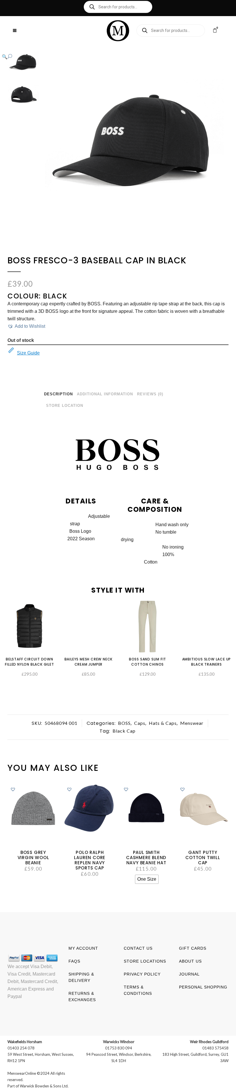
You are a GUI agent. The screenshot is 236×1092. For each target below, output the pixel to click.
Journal (189, 974)
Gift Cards (192, 948)
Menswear (191, 723)
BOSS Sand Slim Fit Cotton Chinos (147, 662)
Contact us (138, 948)
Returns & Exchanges (82, 996)
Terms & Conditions (138, 990)
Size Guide (28, 352)
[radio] (146, 879)
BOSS (124, 723)
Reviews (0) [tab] (150, 394)
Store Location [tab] (64, 405)
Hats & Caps (163, 723)
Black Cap (124, 730)
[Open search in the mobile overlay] (118, 7)
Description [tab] (58, 394)
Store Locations (145, 961)
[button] (112, 57)
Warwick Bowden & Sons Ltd (44, 1086)
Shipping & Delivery (81, 977)
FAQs (74, 961)
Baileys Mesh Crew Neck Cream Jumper (88, 662)
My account (83, 948)
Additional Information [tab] (105, 394)
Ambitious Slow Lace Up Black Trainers (206, 662)
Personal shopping (203, 987)
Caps (139, 723)
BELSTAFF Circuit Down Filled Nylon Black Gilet (29, 662)
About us (190, 961)
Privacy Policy (142, 974)
